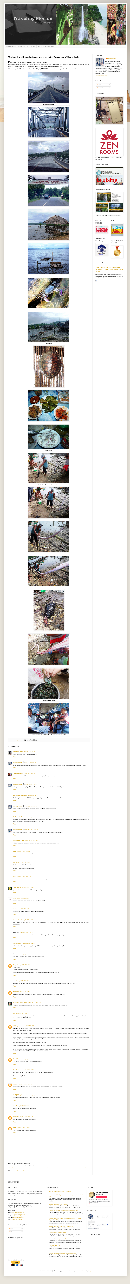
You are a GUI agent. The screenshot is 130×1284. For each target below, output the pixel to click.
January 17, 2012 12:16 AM (23, 1105)
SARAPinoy (21, 46)
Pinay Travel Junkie (18, 751)
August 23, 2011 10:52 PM (31, 829)
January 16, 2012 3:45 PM (26, 954)
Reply (14, 756)
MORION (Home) (11, 46)
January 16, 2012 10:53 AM (23, 862)
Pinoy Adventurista (18, 773)
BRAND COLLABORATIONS (46, 46)
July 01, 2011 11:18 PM (29, 773)
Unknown (15, 1084)
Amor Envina (16, 1070)
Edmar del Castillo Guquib (20, 1002)
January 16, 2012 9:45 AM (23, 851)
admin (14, 1127)
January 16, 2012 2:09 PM (26, 932)
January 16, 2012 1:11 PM (22, 909)
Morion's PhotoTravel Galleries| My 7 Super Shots (61, 1226)
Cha (14, 862)
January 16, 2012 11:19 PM (27, 1070)
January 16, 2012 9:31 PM (34, 1002)
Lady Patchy (16, 887)
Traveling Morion (17, 762)
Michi (14, 898)
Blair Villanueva (17, 1059)
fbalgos (15, 965)
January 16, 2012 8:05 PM (22, 981)
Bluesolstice (16, 1116)
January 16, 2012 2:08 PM (27, 920)
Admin (15, 991)
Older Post (86, 1168)
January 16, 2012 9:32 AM (31, 840)
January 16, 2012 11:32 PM (25, 1084)
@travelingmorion (18, 1212)
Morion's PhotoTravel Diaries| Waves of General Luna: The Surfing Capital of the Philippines (65, 1219)
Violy (14, 981)
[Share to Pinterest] (36, 740)
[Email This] (28, 740)
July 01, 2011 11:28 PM (31, 784)
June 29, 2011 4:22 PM (30, 762)
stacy (14, 1106)
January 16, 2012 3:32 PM (28, 943)
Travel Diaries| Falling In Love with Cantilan (59, 1239)
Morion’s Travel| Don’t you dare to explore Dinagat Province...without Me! (66, 1195)
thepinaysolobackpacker (19, 817)
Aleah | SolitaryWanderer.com (21, 1095)
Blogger (90, 1271)
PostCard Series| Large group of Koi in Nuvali (60, 1191)
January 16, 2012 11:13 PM (29, 1059)
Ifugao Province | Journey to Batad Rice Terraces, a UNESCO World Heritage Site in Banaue (109, 269)
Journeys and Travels (18, 840)
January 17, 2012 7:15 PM (23, 1127)
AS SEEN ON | (31, 46)
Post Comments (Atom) (20, 1171)
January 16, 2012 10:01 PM (22, 1013)
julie (14, 1013)
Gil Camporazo (17, 1026)
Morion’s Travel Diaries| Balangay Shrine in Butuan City (62, 1253)
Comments (100, 87)
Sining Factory (17, 920)
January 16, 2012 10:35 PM (28, 1026)
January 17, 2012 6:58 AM (26, 1116)
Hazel (14, 909)
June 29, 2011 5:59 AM (29, 751)
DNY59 (80, 1271)
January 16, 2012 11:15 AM (24, 876)
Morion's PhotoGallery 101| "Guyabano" (59, 1204)
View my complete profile (101, 75)
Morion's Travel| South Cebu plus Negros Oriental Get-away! (64, 1210)
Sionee (14, 851)
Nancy (14, 876)
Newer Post (11, 1168)
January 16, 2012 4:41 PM (23, 965)
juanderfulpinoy (17, 943)
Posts (99, 84)
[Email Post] (25, 740)
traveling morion (18, 1217)
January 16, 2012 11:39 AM (27, 887)
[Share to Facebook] (34, 740)
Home (49, 1168)
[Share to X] (32, 740)
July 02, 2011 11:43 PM (31, 806)
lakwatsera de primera (19, 795)
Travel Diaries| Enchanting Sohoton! (57, 1232)
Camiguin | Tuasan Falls (54, 1245)
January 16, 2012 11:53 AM (23, 898)
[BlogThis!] (30, 740)
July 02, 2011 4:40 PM (30, 795)
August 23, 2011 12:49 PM (33, 817)
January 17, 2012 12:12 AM (36, 1095)
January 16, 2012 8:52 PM (23, 991)
